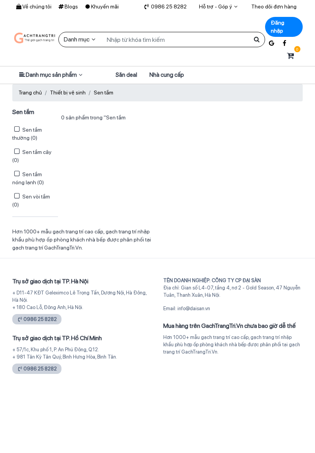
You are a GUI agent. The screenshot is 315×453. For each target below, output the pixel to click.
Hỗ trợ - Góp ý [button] (215, 6)
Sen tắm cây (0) (31, 156)
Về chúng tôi (36, 6)
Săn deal (126, 74)
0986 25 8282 (168, 6)
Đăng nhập (277, 27)
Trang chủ (30, 92)
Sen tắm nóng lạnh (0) (28, 178)
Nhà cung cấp (166, 74)
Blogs (71, 6)
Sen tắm (103, 92)
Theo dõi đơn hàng (274, 6)
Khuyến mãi (105, 6)
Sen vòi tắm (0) (31, 200)
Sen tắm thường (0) (27, 134)
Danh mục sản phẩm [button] (51, 74)
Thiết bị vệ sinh (68, 92)
